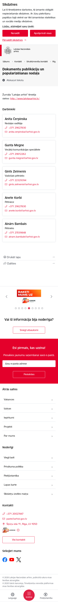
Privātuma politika (13, 466)
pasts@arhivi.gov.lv (16, 518)
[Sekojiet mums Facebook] (4, 559)
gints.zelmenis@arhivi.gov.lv (24, 184)
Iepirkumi (9, 417)
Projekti (8, 426)
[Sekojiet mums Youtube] (11, 559)
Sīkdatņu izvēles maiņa (16, 493)
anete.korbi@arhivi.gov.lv (22, 210)
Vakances (9, 399)
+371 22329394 (17, 180)
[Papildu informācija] (18, 530)
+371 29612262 (17, 153)
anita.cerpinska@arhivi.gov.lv (24, 131)
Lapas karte (10, 484)
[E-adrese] (8, 530)
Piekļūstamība (11, 475)
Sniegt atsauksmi (29, 330)
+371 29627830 (17, 127)
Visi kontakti (18, 539)
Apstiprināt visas (43, 33)
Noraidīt (15, 33)
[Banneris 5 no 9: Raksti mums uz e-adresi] (29, 296)
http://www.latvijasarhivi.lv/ (25, 98)
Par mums (9, 435)
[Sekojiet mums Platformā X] (18, 559)
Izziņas (7, 408)
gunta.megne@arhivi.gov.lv (23, 158)
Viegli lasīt (9, 457)
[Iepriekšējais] (6, 296)
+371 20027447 (15, 513)
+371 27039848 (17, 232)
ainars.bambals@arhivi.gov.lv (24, 236)
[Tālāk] (51, 296)
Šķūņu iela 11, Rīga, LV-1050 (21, 523)
